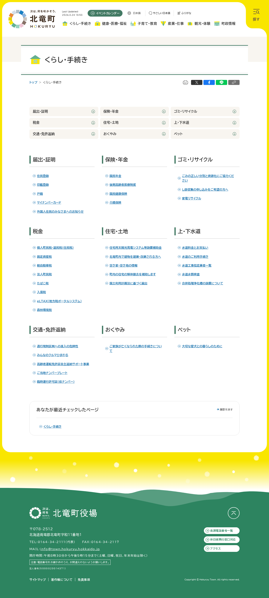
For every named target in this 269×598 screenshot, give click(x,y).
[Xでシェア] (196, 82)
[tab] (76, 24)
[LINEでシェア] (221, 82)
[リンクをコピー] (234, 82)
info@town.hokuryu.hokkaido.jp (70, 549)
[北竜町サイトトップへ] (32, 19)
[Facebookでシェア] (209, 82)
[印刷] (185, 82)
